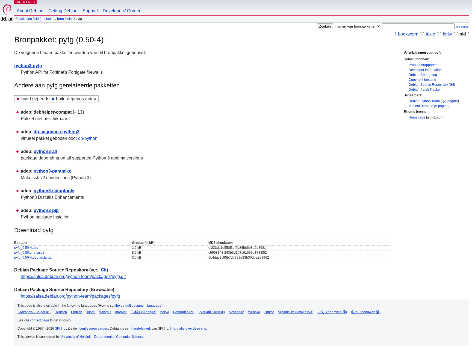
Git (452, 85)
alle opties (462, 26)
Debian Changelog (423, 75)
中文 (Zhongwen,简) (332, 312)
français (105, 312)
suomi (90, 312)
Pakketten (24, 19)
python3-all (45, 151)
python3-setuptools (54, 190)
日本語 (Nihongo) (143, 312)
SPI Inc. (60, 328)
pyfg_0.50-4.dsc (26, 248)
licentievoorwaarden (93, 328)
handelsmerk (141, 328)
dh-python (88, 138)
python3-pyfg (28, 65)
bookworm (408, 34)
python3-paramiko (53, 171)
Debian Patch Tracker (425, 89)
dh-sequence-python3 (56, 131)
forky (447, 34)
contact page (39, 320)
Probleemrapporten (423, 65)
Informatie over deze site (188, 328)
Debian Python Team (424, 101)
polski (164, 312)
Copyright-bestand (422, 80)
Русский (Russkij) (212, 312)
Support (90, 10)
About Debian (30, 10)
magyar (120, 312)
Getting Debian (63, 10)
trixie (430, 34)
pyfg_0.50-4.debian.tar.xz (33, 257)
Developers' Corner (121, 10)
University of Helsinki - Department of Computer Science (102, 337)
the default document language (138, 305)
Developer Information (425, 70)
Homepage (417, 117)
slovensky (236, 312)
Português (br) (183, 312)
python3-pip (46, 210)
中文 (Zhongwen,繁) (365, 312)
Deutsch (61, 312)
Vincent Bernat (419, 106)
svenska (254, 312)
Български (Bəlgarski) (34, 312)
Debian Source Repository (428, 85)
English (76, 312)
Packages (25, 2)
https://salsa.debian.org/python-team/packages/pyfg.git (73, 276)
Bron (60, 19)
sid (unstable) (44, 19)
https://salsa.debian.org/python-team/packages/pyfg (70, 296)
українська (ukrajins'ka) (295, 312)
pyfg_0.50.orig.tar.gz (29, 253)
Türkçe (269, 312)
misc (69, 19)
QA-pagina (450, 101)
